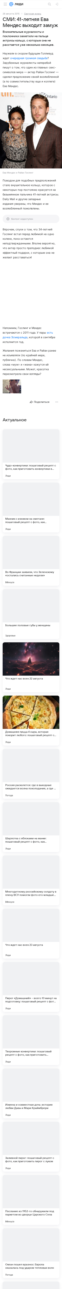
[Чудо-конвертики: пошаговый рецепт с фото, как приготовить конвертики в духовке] (31, 454)
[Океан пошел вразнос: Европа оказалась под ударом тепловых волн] (31, 1253)
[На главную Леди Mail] (18, 4)
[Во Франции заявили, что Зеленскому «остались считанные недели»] (31, 561)
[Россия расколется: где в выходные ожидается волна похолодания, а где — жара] (31, 774)
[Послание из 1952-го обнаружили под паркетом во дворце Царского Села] (31, 1200)
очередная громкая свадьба (28, 58)
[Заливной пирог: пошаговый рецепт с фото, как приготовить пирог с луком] (31, 1147)
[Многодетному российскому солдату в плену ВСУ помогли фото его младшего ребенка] (31, 880)
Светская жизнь (32, 13)
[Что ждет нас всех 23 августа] (31, 934)
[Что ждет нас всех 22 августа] (31, 667)
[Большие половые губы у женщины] (31, 614)
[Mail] (11, 4)
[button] (31, 130)
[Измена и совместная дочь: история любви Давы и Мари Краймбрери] (31, 1093)
